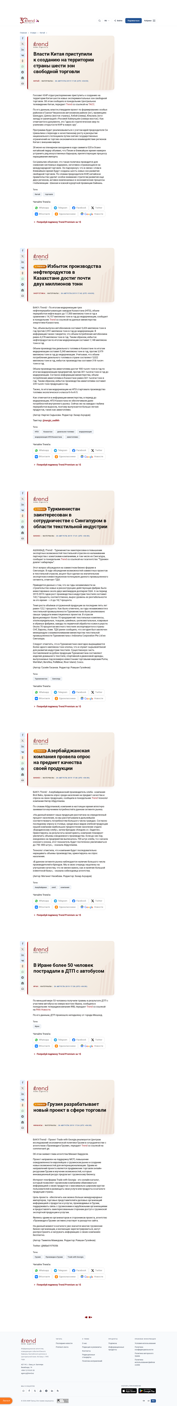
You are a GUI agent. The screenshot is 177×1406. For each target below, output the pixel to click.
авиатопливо (72, 437)
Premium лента (62, 1347)
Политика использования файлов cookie (145, 1362)
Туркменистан (41, 679)
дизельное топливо (65, 432)
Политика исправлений (92, 1361)
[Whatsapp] (23, 1390)
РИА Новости (43, 1009)
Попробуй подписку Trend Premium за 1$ (58, 222)
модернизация (85, 432)
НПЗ (36, 432)
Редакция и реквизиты (92, 1347)
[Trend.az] (29, 20)
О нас (84, 1343)
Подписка (112, 1343)
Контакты (86, 1351)
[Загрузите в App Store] (129, 1390)
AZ (149, 1401)
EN (144, 1401)
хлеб (54, 887)
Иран (37, 1026)
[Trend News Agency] (28, 1341)
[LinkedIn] (52, 1390)
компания (65, 887)
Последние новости (64, 1343)
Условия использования (145, 1343)
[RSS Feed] (57, 1390)
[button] (22, 38)
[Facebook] (29, 1390)
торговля (49, 194)
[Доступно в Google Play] (147, 1390)
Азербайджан (41, 887)
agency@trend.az (27, 1373)
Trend (69, 104)
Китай (37, 194)
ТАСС (91, 104)
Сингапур (56, 679)
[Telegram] (46, 1390)
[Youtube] (40, 1390)
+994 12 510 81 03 (27, 1370)
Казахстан (47, 432)
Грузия (38, 1257)
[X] (35, 1390)
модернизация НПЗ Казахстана (48, 437)
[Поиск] (99, 20)
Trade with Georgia (75, 1257)
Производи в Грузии (54, 1257)
